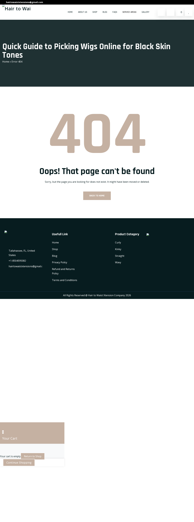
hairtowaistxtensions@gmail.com (24, 2)
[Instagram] (186, 2)
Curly (118, 242)
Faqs (114, 12)
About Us (82, 12)
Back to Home (97, 195)
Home (70, 12)
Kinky (118, 249)
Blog (105, 12)
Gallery (145, 12)
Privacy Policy (59, 262)
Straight (119, 256)
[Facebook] (182, 2)
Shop (94, 12)
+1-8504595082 (17, 260)
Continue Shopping (19, 462)
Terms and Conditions (64, 280)
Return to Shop (32, 456)
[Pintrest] (190, 2)
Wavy (118, 262)
